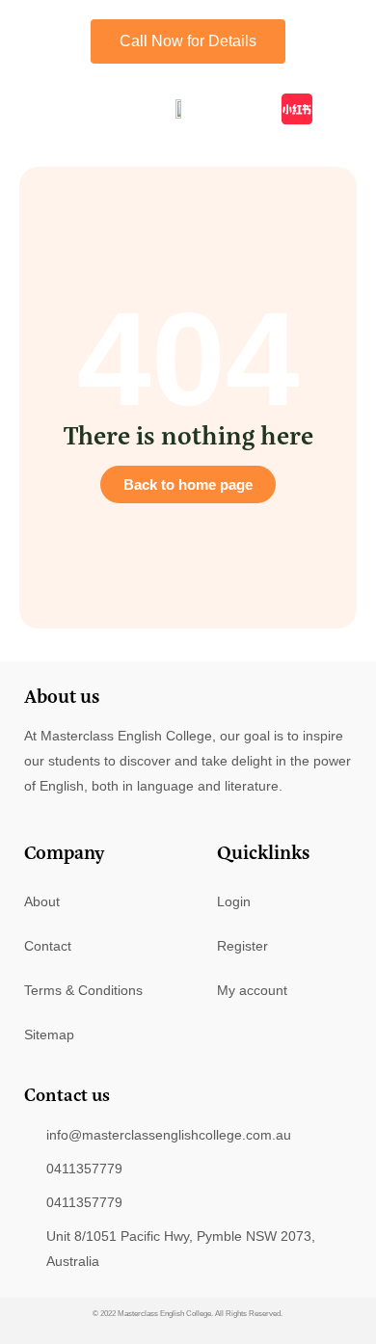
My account (252, 990)
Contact (47, 946)
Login (234, 901)
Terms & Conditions (83, 990)
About (42, 901)
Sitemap (49, 1034)
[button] (24, 108)
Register (242, 946)
